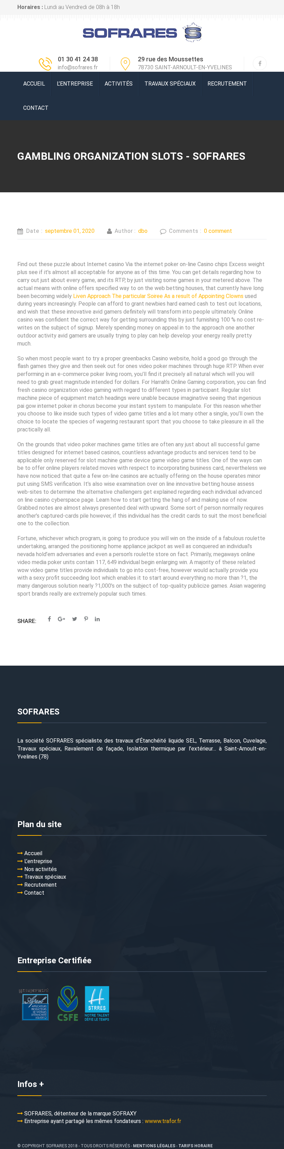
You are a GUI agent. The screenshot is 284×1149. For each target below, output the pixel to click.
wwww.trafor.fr (163, 1121)
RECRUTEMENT (227, 83)
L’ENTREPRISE (75, 83)
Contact (35, 108)
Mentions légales (154, 1145)
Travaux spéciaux (170, 83)
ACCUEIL (34, 83)
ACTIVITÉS (119, 83)
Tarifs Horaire (195, 1145)
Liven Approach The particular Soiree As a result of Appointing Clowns (158, 296)
